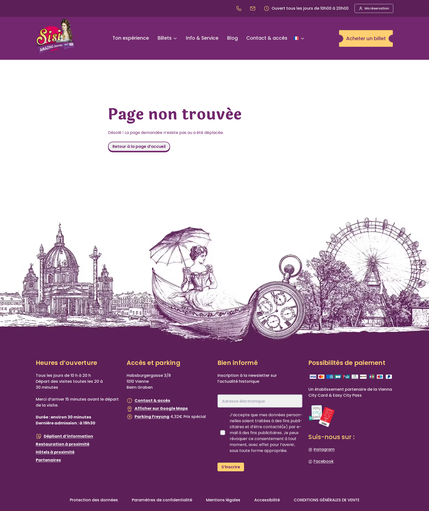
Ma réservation (377, 8)
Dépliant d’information (68, 436)
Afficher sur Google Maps (161, 408)
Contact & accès (152, 400)
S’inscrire (230, 467)
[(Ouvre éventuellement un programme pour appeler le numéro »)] (240, 8)
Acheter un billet (366, 38)
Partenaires (48, 460)
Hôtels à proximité (55, 452)
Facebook (324, 461)
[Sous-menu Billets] (175, 38)
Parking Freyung (152, 416)
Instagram (324, 449)
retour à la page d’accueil (139, 146)
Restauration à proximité (62, 444)
